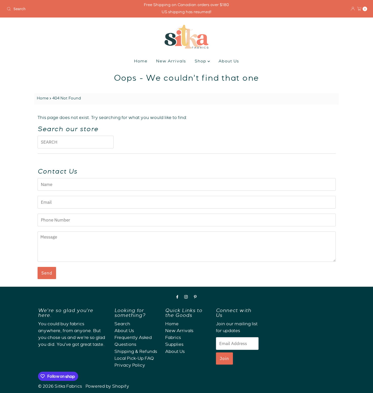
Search (122, 324)
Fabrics (173, 338)
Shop (201, 62)
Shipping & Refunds (135, 352)
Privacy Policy (129, 366)
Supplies (174, 345)
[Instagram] (186, 297)
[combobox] (64, 9)
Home (140, 62)
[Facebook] (177, 297)
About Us (228, 62)
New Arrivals (171, 62)
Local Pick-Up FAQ (134, 359)
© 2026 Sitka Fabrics (60, 387)
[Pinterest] (195, 297)
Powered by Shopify (107, 387)
